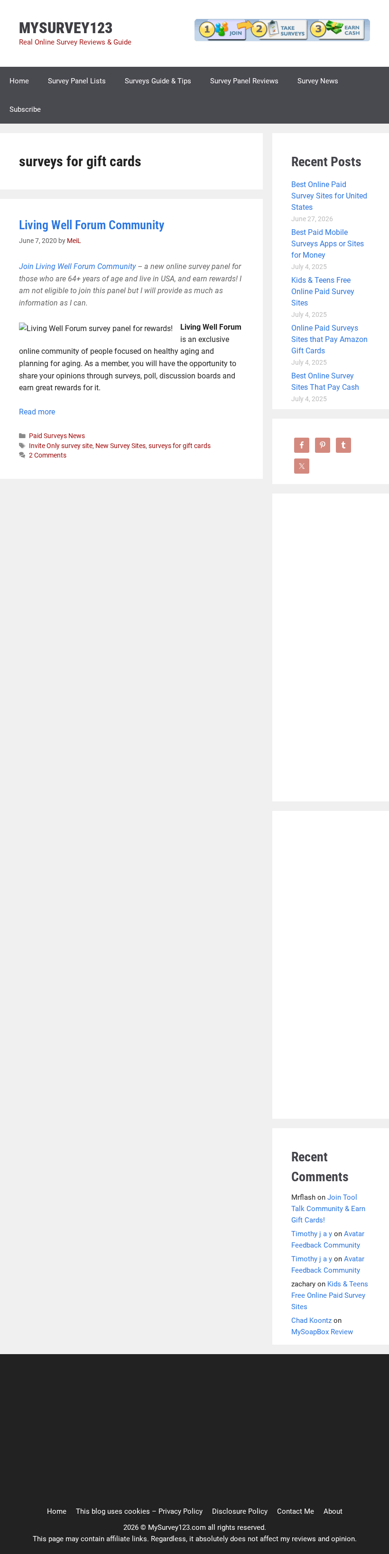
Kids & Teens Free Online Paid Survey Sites (322, 291)
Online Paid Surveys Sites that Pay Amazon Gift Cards (329, 339)
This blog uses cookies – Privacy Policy (139, 1511)
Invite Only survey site (61, 445)
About (333, 1511)
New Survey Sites (120, 445)
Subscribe (25, 109)
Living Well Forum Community (91, 225)
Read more (37, 411)
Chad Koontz (311, 1320)
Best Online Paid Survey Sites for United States (329, 196)
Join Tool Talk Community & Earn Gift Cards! (328, 1208)
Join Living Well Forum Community (77, 266)
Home (19, 81)
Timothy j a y (311, 1234)
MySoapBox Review (322, 1332)
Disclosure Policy (240, 1511)
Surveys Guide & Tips (158, 81)
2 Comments (47, 455)
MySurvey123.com (177, 1527)
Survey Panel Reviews (244, 81)
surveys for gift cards (179, 445)
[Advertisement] (330, 654)
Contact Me (295, 1511)
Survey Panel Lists (77, 81)
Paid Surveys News (57, 436)
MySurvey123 (65, 28)
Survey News (317, 81)
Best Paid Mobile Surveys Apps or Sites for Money (327, 244)
